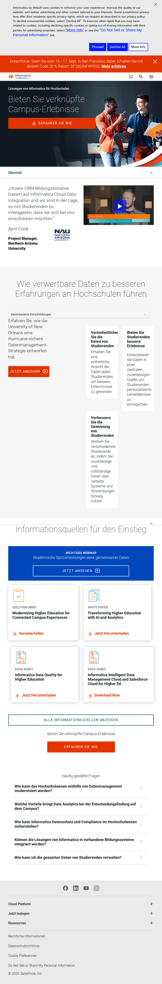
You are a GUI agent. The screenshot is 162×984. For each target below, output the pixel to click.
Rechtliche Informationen (26, 936)
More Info (138, 47)
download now (107, 695)
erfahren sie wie (55, 123)
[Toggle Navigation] (151, 76)
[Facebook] (65, 888)
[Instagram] (96, 888)
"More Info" (74, 30)
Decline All (117, 47)
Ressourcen (17, 923)
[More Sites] (131, 76)
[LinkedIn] (75, 888)
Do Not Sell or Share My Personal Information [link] (41, 965)
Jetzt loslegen (19, 914)
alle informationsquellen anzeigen (81, 720)
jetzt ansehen (25, 371)
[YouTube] (86, 888)
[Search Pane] (141, 76)
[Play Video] (119, 205)
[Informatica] (19, 76)
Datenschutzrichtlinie (23, 946)
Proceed (98, 47)
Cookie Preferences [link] (22, 956)
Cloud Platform (19, 904)
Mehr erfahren (113, 66)
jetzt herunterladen (111, 633)
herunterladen (31, 633)
